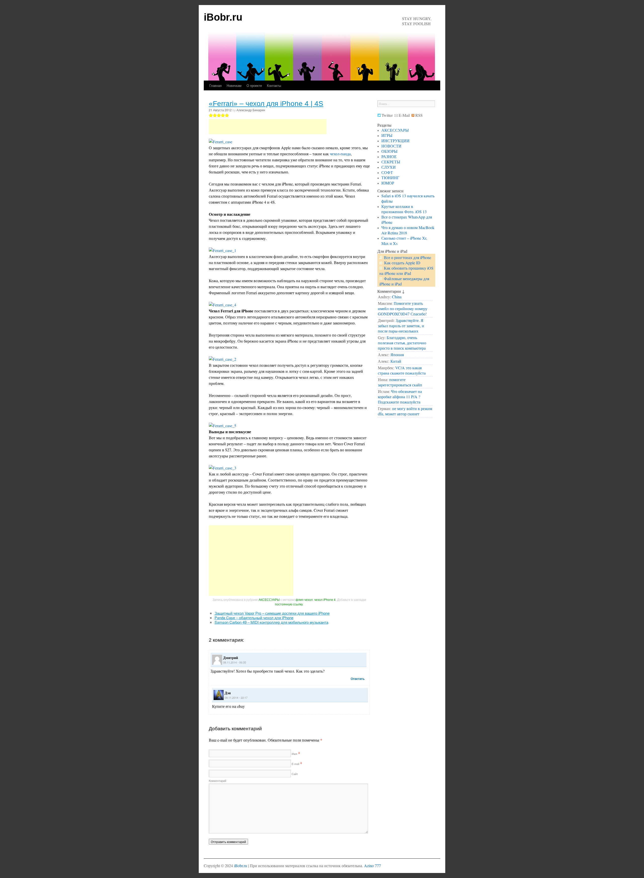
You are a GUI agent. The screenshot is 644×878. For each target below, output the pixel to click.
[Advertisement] (268, 126)
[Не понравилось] (211, 115)
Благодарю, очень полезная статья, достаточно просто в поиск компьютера (402, 343)
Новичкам (234, 85)
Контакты (274, 85)
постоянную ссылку (289, 604)
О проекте (254, 85)
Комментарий (217, 781)
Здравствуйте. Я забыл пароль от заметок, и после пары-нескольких (401, 326)
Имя (294, 754)
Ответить (358, 678)
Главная (215, 85)
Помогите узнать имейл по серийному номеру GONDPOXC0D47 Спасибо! (402, 308)
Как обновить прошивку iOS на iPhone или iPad (406, 270)
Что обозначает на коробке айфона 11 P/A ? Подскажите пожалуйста (400, 397)
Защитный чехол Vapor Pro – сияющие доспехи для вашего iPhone (272, 613)
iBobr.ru (223, 17)
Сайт (294, 774)
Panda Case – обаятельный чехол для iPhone (254, 617)
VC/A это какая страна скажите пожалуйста (402, 370)
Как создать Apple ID (402, 262)
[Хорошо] (223, 115)
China (396, 296)
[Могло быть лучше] (215, 115)
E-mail (295, 764)
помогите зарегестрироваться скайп (400, 382)
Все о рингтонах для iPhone (407, 257)
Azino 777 (372, 865)
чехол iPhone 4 (325, 599)
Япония (397, 354)
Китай (395, 361)
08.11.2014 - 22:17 (236, 698)
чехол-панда (340, 153)
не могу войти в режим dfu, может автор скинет (405, 411)
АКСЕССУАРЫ (269, 599)
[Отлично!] (227, 115)
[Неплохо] (219, 115)
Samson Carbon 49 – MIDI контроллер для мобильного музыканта (271, 622)
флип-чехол (304, 599)
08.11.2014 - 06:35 (234, 662)
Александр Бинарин (250, 110)
